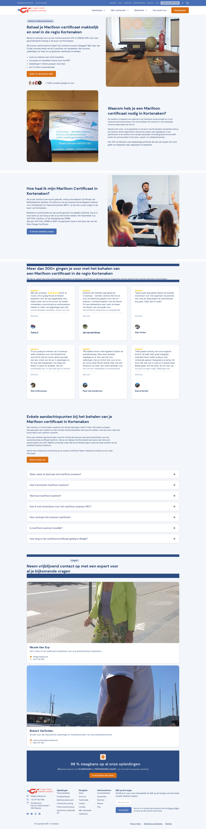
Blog (120, 3)
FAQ (157, 3)
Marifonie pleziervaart (65, 800)
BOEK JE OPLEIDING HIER (41, 74)
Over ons (127, 3)
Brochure (100, 800)
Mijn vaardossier (85, 810)
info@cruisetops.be (25, 3)
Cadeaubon (83, 814)
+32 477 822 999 (40, 3)
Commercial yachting (65, 803)
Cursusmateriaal (103, 793)
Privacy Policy (173, 808)
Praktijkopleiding (63, 796)
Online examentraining (65, 807)
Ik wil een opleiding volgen (42, 231)
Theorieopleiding (63, 793)
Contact (150, 3)
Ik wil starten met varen (103, 775)
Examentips (101, 796)
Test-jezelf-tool (160, 10)
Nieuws (100, 803)
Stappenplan (180, 10)
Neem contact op (37, 460)
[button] (98, 10)
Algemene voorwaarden (153, 824)
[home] (35, 10)
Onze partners (139, 3)
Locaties (82, 807)
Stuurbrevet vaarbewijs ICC (66, 811)
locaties (112, 3)
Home (81, 793)
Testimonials (83, 800)
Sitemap (168, 824)
